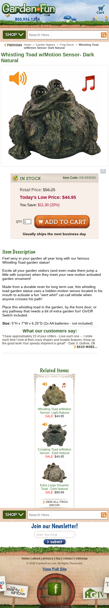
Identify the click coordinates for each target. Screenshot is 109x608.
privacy (48, 558)
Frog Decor (67, 44)
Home (27, 44)
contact (68, 558)
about (36, 558)
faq (58, 558)
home (26, 558)
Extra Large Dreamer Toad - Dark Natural (54, 487)
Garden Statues (45, 44)
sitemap (81, 558)
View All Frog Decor (56, 503)
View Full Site (55, 569)
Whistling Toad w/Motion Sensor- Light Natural (54, 410)
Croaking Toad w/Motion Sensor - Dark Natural (54, 451)
